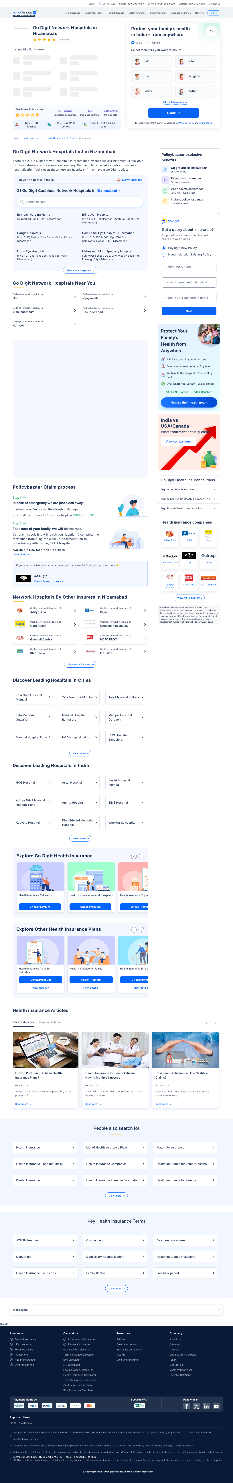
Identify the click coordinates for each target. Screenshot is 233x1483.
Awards (120, 1354)
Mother (193, 91)
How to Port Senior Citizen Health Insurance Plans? (38, 1075)
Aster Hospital (72, 782)
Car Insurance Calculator (78, 1385)
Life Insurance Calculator (78, 1369)
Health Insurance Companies (106, 1164)
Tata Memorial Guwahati (25, 717)
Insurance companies (129, 1349)
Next (189, 311)
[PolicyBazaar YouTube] (216, 1406)
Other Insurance (24, 1364)
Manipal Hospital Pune (31, 737)
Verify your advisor (181, 1369)
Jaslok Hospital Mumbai (119, 782)
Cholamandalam (170, 562)
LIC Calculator (71, 1364)
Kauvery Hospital (28, 822)
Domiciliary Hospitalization (105, 1256)
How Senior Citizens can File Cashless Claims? (182, 1075)
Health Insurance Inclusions (176, 1256)
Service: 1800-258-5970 (161, 3)
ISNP (173, 1359)
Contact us (176, 1364)
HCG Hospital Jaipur (76, 737)
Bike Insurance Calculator (78, 1390)
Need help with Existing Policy (190, 254)
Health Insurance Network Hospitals (91, 895)
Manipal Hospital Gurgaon (120, 717)
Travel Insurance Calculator (79, 1380)
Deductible (23, 1256)
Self (146, 61)
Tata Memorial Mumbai (77, 697)
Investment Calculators (81, 1339)
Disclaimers (20, 1309)
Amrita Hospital (73, 802)
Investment (21, 1354)
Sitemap (175, 1344)
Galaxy (208, 562)
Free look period (168, 1273)
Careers (174, 1349)
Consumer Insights (127, 1359)
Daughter (194, 76)
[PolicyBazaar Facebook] (186, 1406)
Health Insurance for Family (86, 968)
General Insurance (25, 1339)
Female (155, 42)
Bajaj (189, 540)
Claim (91, 3)
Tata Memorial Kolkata (123, 697)
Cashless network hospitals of (45, 610)
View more (79, 753)
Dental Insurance (28, 1180)
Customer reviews (127, 1344)
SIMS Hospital (118, 802)
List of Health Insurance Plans (107, 1147)
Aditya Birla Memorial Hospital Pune (30, 802)
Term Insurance (24, 1349)
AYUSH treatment (28, 1240)
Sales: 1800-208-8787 (131, 3)
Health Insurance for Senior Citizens (141, 968)
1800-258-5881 (83, 515)
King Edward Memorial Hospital (77, 823)
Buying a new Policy (182, 248)
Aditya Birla (170, 540)
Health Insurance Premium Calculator (112, 1180)
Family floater (95, 1273)
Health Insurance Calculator (35, 895)
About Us (175, 1339)
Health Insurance (31, 138)
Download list (132, 180)
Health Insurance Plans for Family (39, 1164)
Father (148, 91)
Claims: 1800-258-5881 (192, 3)
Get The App (108, 3)
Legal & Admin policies (183, 1354)
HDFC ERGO (189, 584)
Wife (191, 61)
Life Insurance (23, 1344)
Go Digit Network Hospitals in (28, 296)
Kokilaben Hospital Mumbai (29, 697)
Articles (120, 1339)
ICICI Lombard (208, 584)
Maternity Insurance (170, 1147)
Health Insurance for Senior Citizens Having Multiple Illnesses (110, 1075)
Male (139, 42)
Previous (206, 1022)
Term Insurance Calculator (78, 1354)
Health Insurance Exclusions (36, 1273)
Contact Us (214, 3)
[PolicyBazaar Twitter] (196, 1406)
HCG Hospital (25, 782)
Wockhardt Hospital (122, 822)
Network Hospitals (53, 138)
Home (16, 138)
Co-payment (95, 1240)
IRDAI (13, 1423)
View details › (40, 987)
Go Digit (70, 138)
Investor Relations (180, 1374)
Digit (189, 562)
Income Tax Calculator (76, 1349)
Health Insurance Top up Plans (138, 895)
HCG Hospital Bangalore (117, 737)
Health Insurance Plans (32, 968)
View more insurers (79, 664)
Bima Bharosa (26, 1423)
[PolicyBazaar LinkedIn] (206, 1406)
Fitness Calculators (79, 1344)
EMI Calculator (71, 1359)
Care (208, 540)
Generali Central (170, 586)
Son (146, 76)
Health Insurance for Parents (176, 1180)
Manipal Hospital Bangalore (73, 717)
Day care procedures (171, 1240)
